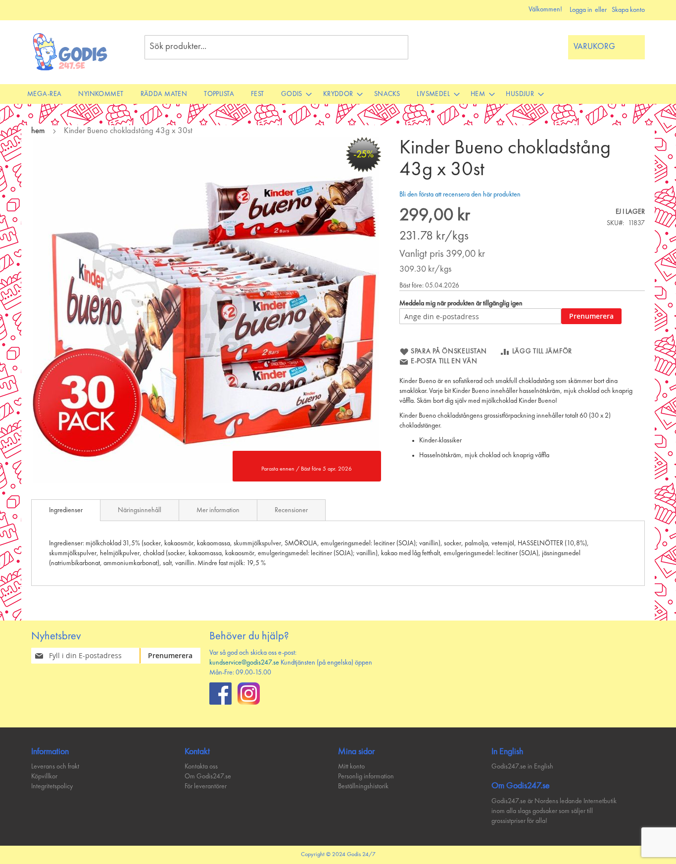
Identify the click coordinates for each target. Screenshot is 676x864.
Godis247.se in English (522, 766)
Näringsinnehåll (139, 510)
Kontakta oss (201, 766)
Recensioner (291, 510)
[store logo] (70, 51)
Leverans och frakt (55, 766)
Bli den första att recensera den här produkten (460, 194)
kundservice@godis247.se (244, 662)
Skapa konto (628, 9)
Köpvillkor (44, 776)
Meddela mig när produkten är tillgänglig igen (461, 303)
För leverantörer (206, 786)
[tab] (65, 510)
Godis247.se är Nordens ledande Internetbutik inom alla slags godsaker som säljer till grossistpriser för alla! (554, 811)
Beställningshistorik (363, 786)
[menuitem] (44, 94)
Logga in (581, 9)
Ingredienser (66, 510)
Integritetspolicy (52, 786)
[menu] (338, 94)
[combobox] (276, 47)
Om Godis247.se (208, 776)
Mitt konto (351, 766)
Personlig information (366, 776)
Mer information (218, 510)
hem (38, 131)
